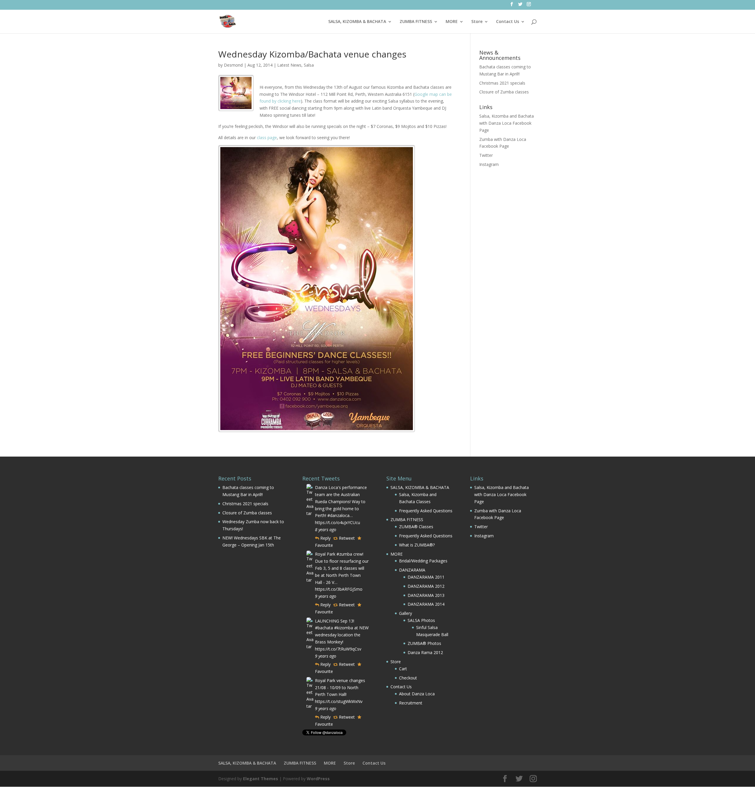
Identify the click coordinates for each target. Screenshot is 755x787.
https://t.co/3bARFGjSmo (338, 589)
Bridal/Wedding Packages (423, 561)
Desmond (233, 65)
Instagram (489, 164)
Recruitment (410, 703)
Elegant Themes (260, 778)
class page (267, 137)
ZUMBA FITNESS (416, 21)
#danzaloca (338, 515)
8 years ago (325, 529)
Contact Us (507, 21)
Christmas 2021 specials (502, 83)
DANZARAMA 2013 (426, 595)
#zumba (344, 554)
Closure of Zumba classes (504, 92)
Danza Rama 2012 (425, 652)
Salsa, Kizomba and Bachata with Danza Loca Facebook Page (506, 123)
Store (476, 21)
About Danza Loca (417, 694)
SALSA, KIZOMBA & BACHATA (357, 21)
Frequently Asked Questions (425, 510)
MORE (452, 21)
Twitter (486, 155)
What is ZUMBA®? (417, 545)
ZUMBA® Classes (416, 526)
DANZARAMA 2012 (426, 586)
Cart (403, 668)
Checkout (408, 678)
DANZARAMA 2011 (426, 577)
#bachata (324, 627)
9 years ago (325, 596)
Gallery (405, 613)
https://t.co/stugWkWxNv (338, 701)
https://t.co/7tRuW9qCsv (338, 649)
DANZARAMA (412, 570)
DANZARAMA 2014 (426, 604)
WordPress (318, 778)
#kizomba (343, 627)
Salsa (309, 65)
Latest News (289, 65)
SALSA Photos (421, 620)
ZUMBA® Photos (424, 643)
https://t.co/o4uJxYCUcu (337, 522)
